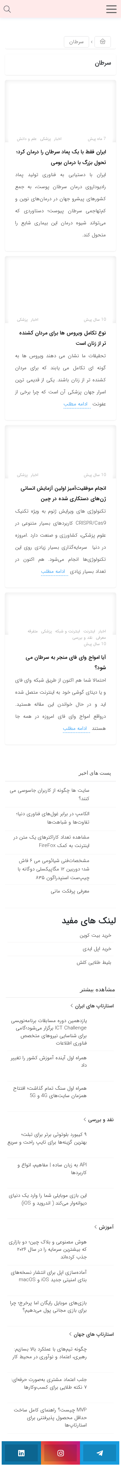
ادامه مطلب (76, 404)
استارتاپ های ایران (93, 1006)
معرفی (101, 637)
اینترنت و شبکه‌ (67, 631)
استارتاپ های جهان (93, 1334)
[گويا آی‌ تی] (60, 11)
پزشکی (45, 139)
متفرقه (33, 631)
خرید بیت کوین (95, 935)
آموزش (105, 1227)
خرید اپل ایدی (97, 949)
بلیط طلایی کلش (94, 962)
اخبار (58, 139)
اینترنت (89, 631)
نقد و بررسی (82, 637)
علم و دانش (27, 139)
